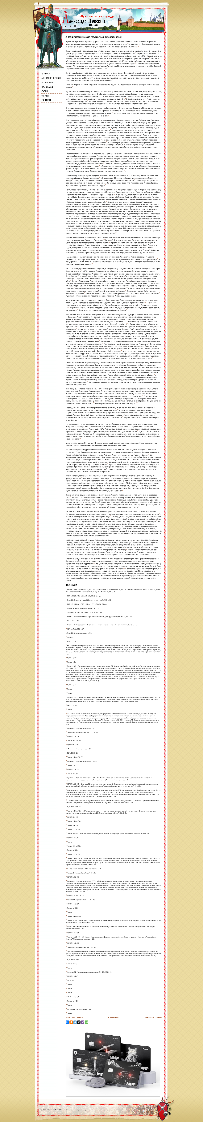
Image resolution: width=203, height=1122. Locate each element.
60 (137, 367)
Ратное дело (47, 82)
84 (124, 568)
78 (159, 513)
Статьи (44, 91)
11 (125, 98)
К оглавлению (113, 1017)
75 (122, 490)
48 (145, 302)
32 (139, 221)
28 (105, 185)
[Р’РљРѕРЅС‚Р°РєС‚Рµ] (67, 1022)
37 (149, 249)
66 (117, 410)
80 (156, 521)
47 (159, 293)
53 (76, 328)
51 (126, 309)
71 (148, 454)
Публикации (47, 86)
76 (70, 497)
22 (103, 163)
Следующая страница (153, 1017)
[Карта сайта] (70, 26)
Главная (45, 73)
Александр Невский (51, 78)
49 (68, 307)
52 (127, 323)
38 (157, 259)
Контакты (46, 100)
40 (81, 270)
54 (102, 338)
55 (99, 341)
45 (125, 290)
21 (70, 158)
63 (142, 395)
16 (66, 661)
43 (74, 288)
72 (107, 464)
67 (122, 417)
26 (72, 180)
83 (94, 563)
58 (121, 350)
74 (139, 485)
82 (126, 549)
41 (159, 273)
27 (134, 180)
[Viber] (82, 1022)
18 (110, 129)
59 (152, 358)
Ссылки (45, 95)
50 (77, 309)
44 (126, 288)
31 (72, 216)
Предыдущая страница (74, 1017)
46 (84, 293)
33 (116, 232)
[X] (79, 1022)
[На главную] (65, 26)
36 (146, 247)
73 (81, 478)
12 (87, 101)
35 (109, 242)
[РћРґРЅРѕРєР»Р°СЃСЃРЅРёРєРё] (71, 1022)
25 (99, 177)
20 (106, 142)
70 (74, 452)
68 (137, 431)
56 (102, 343)
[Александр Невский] (88, 23)
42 (70, 280)
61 (154, 374)
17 (117, 127)
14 (112, 113)
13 (66, 641)
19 (141, 134)
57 (148, 343)
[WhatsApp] (86, 1022)
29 (114, 194)
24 (124, 170)
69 (80, 438)
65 (137, 403)
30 (106, 201)
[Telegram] (75, 1022)
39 (92, 264)
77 (138, 506)
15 (108, 115)
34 (104, 239)
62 (87, 382)
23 (99, 165)
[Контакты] (75, 26)
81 (131, 542)
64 (93, 403)
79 (110, 516)
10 (72, 87)
